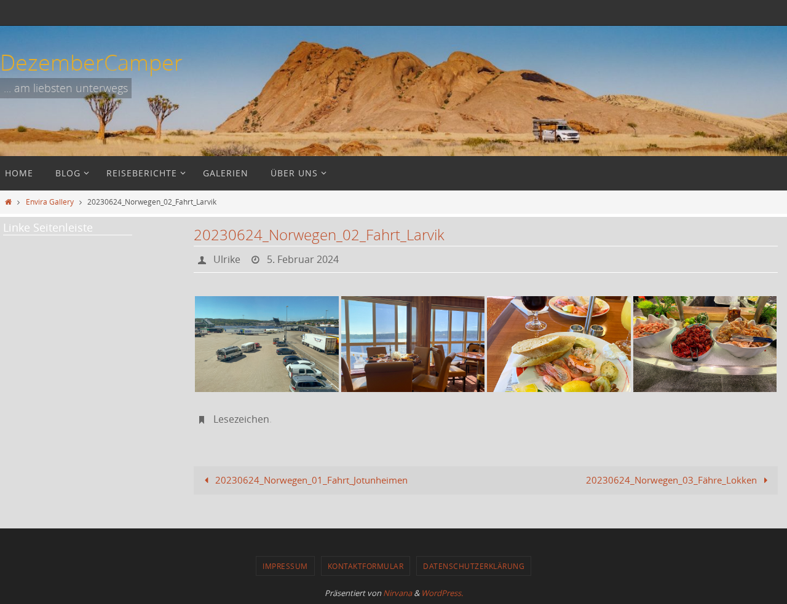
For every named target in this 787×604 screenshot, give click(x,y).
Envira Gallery (50, 201)
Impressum (285, 566)
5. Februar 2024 (303, 259)
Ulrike (226, 259)
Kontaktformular (366, 566)
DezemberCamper (91, 62)
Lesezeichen (241, 419)
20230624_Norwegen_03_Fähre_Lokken (672, 480)
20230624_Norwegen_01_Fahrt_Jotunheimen (310, 480)
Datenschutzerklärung (473, 566)
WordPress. (442, 592)
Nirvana (397, 592)
